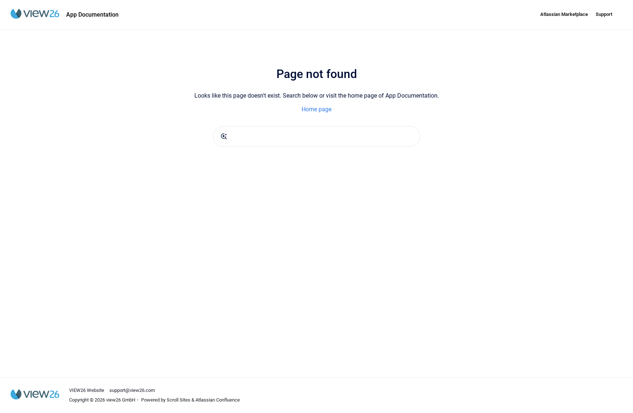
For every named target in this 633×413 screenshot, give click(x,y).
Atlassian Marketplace (564, 14)
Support (604, 14)
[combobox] (317, 136)
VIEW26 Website (86, 390)
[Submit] (224, 136)
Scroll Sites (178, 400)
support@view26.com (132, 390)
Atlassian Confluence (217, 400)
